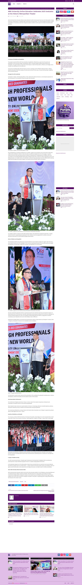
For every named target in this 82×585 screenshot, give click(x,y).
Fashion (58, 94)
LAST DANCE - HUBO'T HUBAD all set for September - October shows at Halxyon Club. (67, 39)
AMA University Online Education (16, 8)
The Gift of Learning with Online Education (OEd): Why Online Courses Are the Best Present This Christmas (47, 514)
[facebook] (66, 1)
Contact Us (72, 583)
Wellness (58, 98)
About (68, 583)
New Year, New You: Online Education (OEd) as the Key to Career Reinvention (31, 514)
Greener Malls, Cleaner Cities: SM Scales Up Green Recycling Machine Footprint (40, 572)
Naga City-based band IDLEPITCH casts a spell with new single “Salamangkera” (67, 73)
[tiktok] (68, 1)
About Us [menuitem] (24, 3)
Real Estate (58, 96)
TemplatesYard (17, 583)
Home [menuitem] (14, 3)
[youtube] (73, 1)
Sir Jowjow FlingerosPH (13, 16)
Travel (71, 96)
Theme (26, 583)
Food (65, 94)
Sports (63, 96)
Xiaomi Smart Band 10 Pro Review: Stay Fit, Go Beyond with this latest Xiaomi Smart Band (67, 19)
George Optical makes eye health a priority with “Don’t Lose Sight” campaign (67, 45)
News (72, 94)
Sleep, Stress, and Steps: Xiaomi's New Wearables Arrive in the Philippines (67, 51)
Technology (67, 96)
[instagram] (69, 1)
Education (21, 481)
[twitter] (71, 1)
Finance (62, 94)
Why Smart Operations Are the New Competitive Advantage (66, 57)
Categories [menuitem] (19, 3)
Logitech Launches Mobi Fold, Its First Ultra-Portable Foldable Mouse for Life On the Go (67, 32)
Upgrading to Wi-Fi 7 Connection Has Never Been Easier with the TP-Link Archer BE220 (21, 577)
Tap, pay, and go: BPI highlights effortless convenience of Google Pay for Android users (67, 26)
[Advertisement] (65, 163)
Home (10, 8)
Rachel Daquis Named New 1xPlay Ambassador (67, 79)
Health (68, 94)
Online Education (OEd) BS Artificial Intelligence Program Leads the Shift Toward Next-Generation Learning (15, 514)
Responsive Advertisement (61, 131)
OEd (25, 481)
